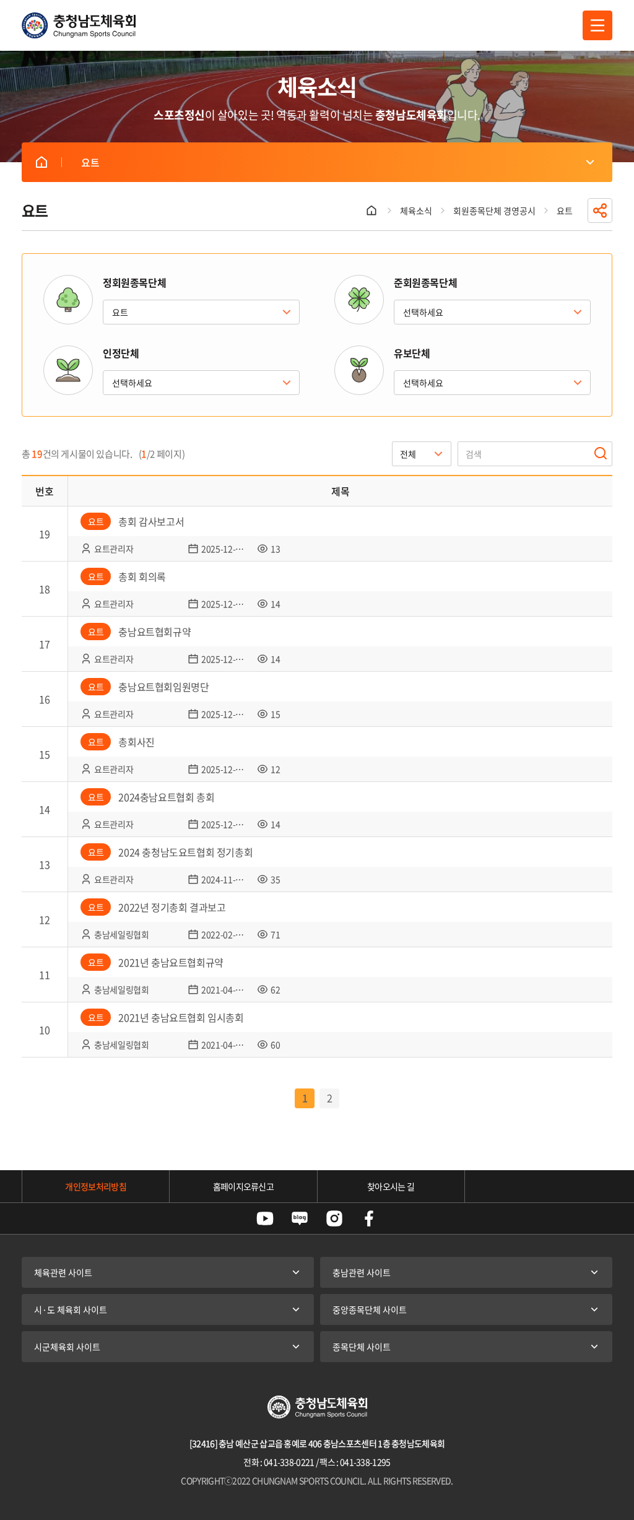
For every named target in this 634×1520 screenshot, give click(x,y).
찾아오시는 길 (390, 1186)
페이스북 (369, 1218)
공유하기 (600, 210)
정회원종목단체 (134, 282)
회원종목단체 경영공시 (494, 210)
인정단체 (121, 352)
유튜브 (265, 1218)
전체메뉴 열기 (597, 25)
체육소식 (416, 210)
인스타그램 (334, 1218)
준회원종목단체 (425, 282)
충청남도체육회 (79, 25)
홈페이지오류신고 (243, 1186)
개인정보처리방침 (95, 1186)
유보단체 (412, 352)
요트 (41, 162)
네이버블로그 (300, 1218)
